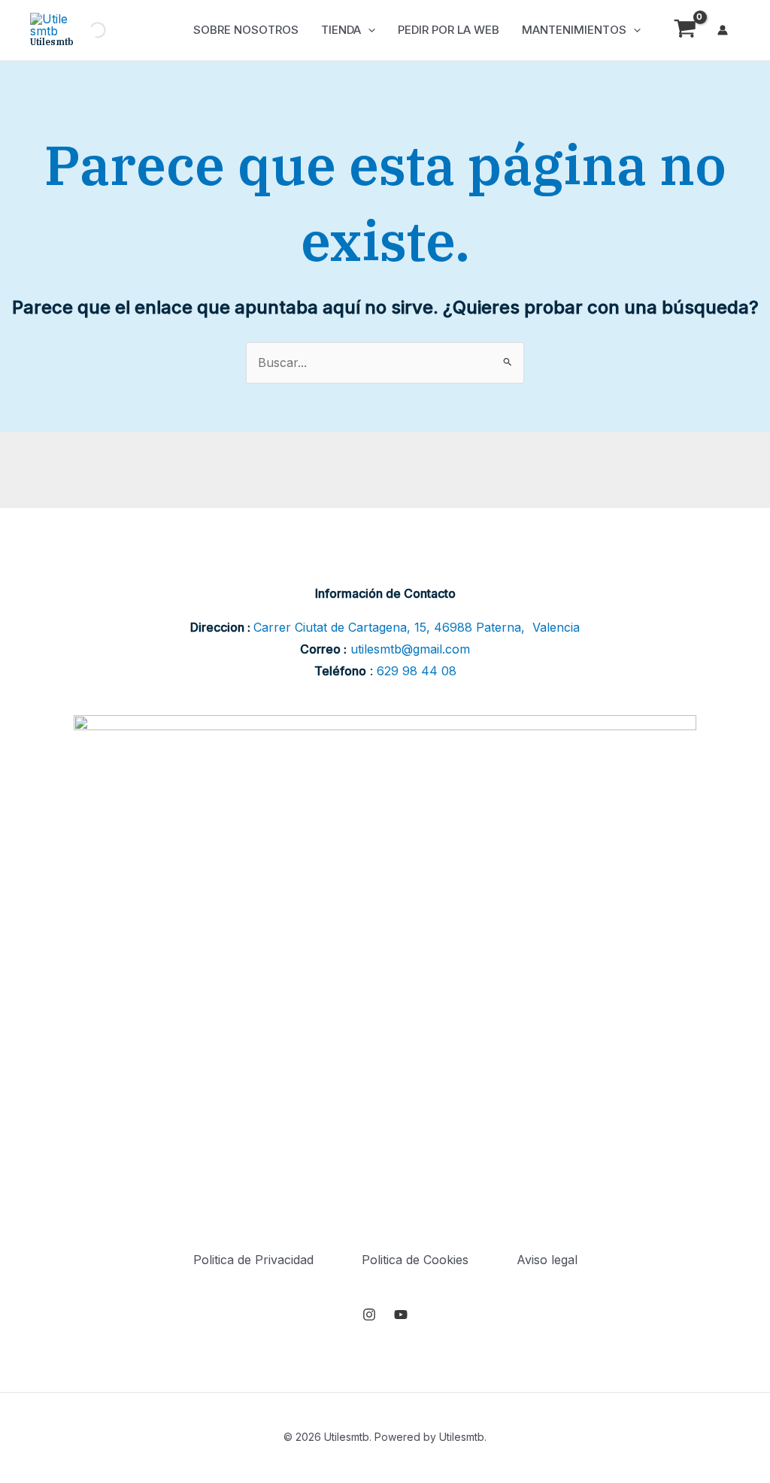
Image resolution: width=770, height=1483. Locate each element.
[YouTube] (401, 1314)
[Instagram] (369, 1314)
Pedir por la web (448, 30)
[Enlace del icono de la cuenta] (722, 30)
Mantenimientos (574, 30)
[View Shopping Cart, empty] (684, 30)
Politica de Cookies (415, 1259)
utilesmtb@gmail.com (410, 649)
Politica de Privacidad (253, 1259)
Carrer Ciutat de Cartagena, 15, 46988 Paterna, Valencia (416, 627)
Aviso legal (547, 1259)
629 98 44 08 (416, 670)
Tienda (341, 30)
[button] (368, 30)
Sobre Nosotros (246, 30)
